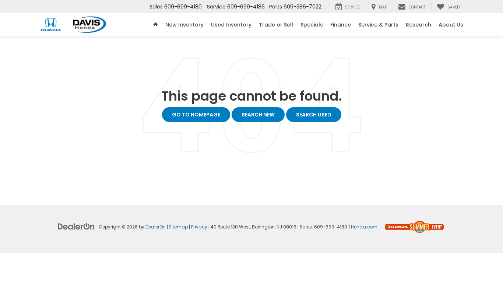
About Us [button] (451, 24)
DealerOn (155, 227)
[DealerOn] (76, 226)
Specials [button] (311, 24)
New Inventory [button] (184, 24)
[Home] (156, 24)
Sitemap (178, 227)
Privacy (199, 227)
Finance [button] (340, 24)
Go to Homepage (196, 114)
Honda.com (364, 227)
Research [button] (418, 24)
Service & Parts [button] (378, 24)
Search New (258, 114)
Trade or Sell (276, 24)
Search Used (313, 114)
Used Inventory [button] (231, 24)
